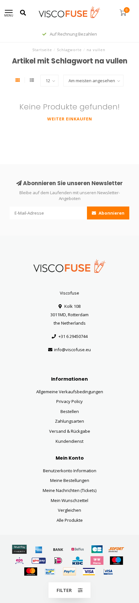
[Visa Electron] (108, 571)
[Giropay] (39, 560)
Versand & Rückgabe (69, 431)
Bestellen (69, 411)
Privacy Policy (69, 401)
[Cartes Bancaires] (97, 549)
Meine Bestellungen (69, 480)
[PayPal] (69, 571)
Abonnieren (111, 213)
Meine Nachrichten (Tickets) (69, 490)
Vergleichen (69, 510)
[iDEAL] (58, 560)
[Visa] (89, 571)
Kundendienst (69, 441)
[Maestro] (116, 560)
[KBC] (78, 560)
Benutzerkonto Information (69, 471)
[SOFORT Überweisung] (116, 549)
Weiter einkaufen (69, 119)
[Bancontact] (50, 571)
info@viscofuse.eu (72, 349)
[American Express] (39, 549)
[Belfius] (78, 549)
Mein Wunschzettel (69, 500)
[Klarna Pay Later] (97, 560)
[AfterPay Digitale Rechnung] (19, 549)
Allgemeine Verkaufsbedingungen (69, 392)
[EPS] (19, 560)
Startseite (42, 49)
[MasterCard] (31, 571)
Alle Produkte (70, 520)
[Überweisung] (58, 549)
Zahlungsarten (69, 421)
